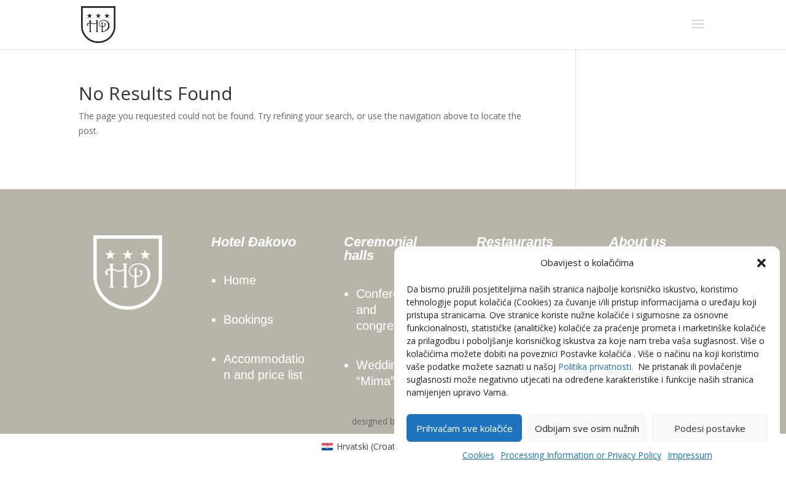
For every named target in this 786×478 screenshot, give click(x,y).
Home (240, 280)
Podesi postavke (709, 428)
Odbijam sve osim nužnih (587, 428)
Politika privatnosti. (595, 366)
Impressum (689, 455)
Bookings (248, 319)
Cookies (478, 455)
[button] (761, 263)
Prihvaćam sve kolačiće (464, 428)
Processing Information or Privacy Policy (580, 455)
